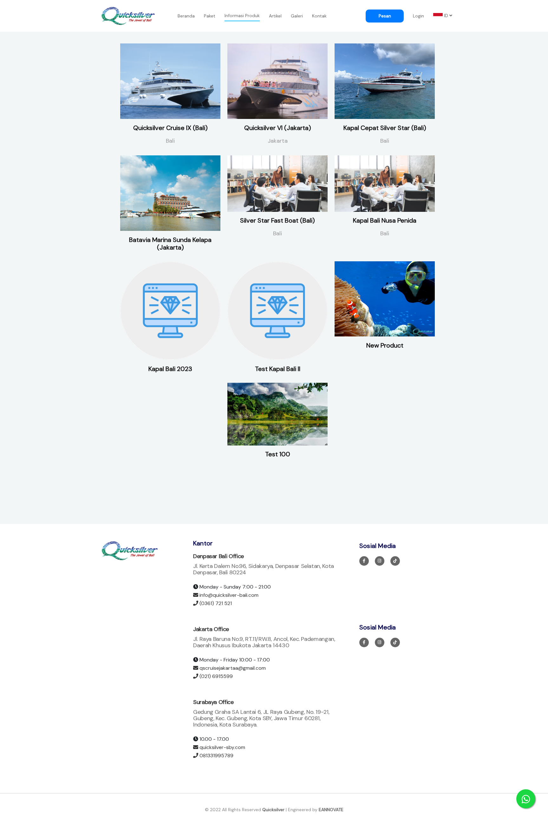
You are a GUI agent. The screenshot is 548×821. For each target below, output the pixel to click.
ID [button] (446, 15)
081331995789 (215, 755)
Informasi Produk (242, 15)
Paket (209, 16)
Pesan (385, 16)
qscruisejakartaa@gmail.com (232, 668)
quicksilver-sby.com (221, 747)
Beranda (186, 16)
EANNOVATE (331, 809)
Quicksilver (273, 809)
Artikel (275, 16)
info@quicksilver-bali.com (228, 595)
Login (418, 16)
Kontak (319, 16)
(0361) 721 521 (215, 603)
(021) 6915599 (215, 676)
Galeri (297, 16)
